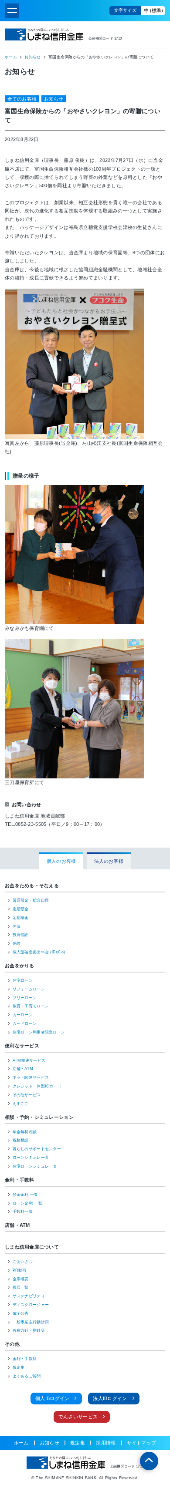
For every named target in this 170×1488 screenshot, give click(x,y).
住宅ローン (23, 980)
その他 (12, 1344)
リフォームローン (29, 989)
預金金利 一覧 (25, 1194)
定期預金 (21, 909)
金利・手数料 (19, 1179)
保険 (17, 943)
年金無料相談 (25, 1132)
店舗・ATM (23, 1069)
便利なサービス (22, 1045)
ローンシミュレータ (31, 1157)
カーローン (23, 1015)
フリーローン (25, 998)
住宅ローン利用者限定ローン (39, 1032)
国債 (17, 926)
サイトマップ (141, 1443)
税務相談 (21, 1140)
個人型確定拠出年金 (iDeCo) (39, 952)
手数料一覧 (23, 1211)
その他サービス (27, 1095)
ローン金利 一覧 (27, 1203)
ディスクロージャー (31, 1305)
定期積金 (21, 918)
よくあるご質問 (27, 1376)
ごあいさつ (23, 1261)
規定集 (19, 1367)
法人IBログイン (110, 1398)
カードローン (25, 1023)
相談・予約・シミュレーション (39, 1117)
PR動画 (20, 1270)
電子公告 (21, 1313)
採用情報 (106, 1443)
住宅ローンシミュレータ (35, 1166)
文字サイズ (125, 10)
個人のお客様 (61, 861)
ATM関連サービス (29, 1060)
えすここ (21, 1103)
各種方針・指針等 (29, 1330)
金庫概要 (21, 1279)
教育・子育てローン (31, 1006)
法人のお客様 (109, 861)
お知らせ (32, 57)
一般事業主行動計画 (31, 1322)
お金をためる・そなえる (32, 885)
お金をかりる (19, 965)
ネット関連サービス (31, 1077)
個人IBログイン (52, 1398)
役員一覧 (21, 1287)
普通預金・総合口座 (31, 900)
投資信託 (21, 935)
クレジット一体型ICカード (37, 1086)
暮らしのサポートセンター (37, 1149)
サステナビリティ (29, 1296)
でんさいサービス (78, 1416)
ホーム (11, 57)
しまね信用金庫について (32, 1246)
